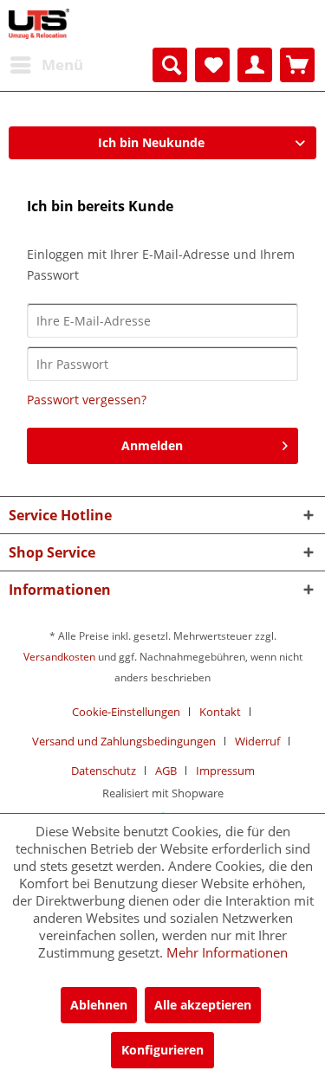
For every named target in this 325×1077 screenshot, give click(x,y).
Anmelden (152, 445)
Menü (62, 64)
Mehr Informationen (227, 952)
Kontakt (220, 711)
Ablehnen (98, 1004)
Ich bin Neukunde (151, 142)
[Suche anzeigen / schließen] (170, 65)
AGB (166, 770)
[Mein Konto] (254, 65)
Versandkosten (59, 656)
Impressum (225, 770)
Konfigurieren (162, 1050)
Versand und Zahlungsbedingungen (124, 741)
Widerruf (257, 741)
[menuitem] (46, 65)
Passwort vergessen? (86, 399)
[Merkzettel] (212, 65)
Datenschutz (103, 770)
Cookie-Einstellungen (126, 711)
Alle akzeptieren (202, 1004)
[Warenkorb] (297, 65)
